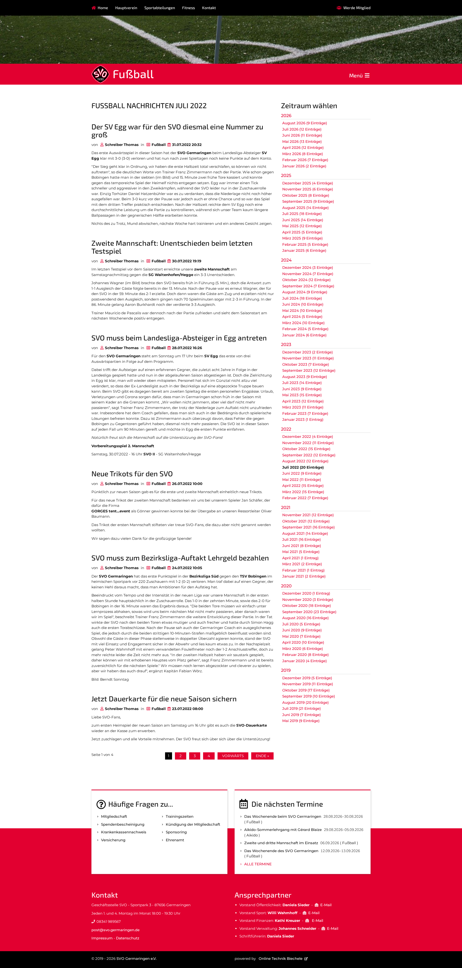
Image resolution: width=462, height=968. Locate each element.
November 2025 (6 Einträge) (307, 189)
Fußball (133, 74)
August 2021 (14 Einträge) (305, 533)
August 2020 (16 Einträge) (305, 618)
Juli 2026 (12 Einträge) (301, 129)
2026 (286, 115)
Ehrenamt (175, 840)
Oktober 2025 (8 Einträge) (305, 195)
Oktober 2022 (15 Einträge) (306, 448)
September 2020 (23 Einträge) (309, 612)
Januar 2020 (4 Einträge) (304, 661)
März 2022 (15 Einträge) (303, 492)
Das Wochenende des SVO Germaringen (281, 851)
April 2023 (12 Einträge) (303, 401)
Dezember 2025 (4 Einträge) (307, 183)
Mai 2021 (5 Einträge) (301, 551)
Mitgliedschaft (114, 816)
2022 (286, 429)
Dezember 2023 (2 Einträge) (307, 352)
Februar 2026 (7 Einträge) (305, 159)
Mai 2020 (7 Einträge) (301, 636)
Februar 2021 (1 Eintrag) (303, 570)
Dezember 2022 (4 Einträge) (307, 436)
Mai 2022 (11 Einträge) (301, 479)
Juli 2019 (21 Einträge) (301, 708)
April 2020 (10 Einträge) (303, 642)
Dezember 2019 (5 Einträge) (307, 678)
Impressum (102, 938)
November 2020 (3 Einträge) (307, 599)
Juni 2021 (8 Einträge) (301, 545)
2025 (286, 175)
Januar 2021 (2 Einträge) (304, 576)
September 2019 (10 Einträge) (308, 696)
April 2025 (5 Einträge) (302, 232)
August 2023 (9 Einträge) (304, 376)
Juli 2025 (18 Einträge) (302, 213)
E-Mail (326, 905)
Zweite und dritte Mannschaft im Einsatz (281, 843)
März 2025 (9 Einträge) (302, 238)
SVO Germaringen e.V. (136, 958)
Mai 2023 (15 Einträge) (302, 395)
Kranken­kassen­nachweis (123, 832)
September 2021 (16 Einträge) (308, 527)
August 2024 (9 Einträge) (304, 292)
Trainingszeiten (179, 816)
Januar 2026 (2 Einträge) (304, 166)
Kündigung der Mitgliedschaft (193, 824)
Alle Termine (258, 864)
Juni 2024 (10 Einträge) (302, 304)
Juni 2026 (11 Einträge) (302, 135)
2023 (286, 344)
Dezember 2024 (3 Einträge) (307, 267)
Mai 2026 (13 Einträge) (302, 141)
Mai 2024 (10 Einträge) (302, 310)
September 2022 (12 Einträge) (308, 455)
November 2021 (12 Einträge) (308, 515)
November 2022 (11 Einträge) (308, 442)
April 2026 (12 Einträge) (303, 147)
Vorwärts (233, 756)
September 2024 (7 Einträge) (308, 286)
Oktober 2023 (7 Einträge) (305, 364)
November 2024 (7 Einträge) (307, 273)
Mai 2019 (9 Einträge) (301, 720)
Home (103, 7)
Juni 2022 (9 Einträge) (301, 473)
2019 (286, 670)
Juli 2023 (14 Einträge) (302, 382)
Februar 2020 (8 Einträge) (305, 654)
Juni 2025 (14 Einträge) (302, 220)
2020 (286, 586)
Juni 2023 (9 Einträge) (301, 389)
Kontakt (209, 7)
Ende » (262, 756)
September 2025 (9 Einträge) (308, 201)
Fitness (188, 7)
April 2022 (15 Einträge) (303, 485)
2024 (286, 260)
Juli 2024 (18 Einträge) (302, 298)
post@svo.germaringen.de (115, 930)
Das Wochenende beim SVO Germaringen (282, 816)
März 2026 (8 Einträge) (302, 153)
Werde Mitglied (357, 7)
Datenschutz (127, 938)
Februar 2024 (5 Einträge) (305, 329)
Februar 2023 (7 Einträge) (305, 413)
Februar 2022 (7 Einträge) (305, 498)
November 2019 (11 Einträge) (307, 684)
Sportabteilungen (159, 7)
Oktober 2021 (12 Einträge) (306, 521)
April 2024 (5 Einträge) (302, 316)
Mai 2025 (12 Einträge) (302, 226)
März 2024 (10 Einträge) (303, 323)
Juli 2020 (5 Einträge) (301, 624)
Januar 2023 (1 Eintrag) (302, 419)
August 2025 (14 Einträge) (305, 207)
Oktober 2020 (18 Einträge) (306, 605)
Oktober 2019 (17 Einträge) (306, 690)
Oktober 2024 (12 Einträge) (306, 279)
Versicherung (113, 840)
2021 (285, 507)
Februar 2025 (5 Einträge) (305, 244)
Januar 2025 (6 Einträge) (304, 250)
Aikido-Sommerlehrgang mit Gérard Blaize (283, 829)
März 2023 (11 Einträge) (302, 407)
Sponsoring (176, 832)
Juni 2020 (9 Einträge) (302, 630)
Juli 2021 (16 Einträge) (301, 539)
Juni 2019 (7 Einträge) (301, 714)
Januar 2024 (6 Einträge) (304, 335)
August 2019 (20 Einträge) (305, 702)
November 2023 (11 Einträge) (308, 358)
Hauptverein (126, 7)
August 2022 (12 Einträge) (305, 461)
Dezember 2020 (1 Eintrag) (306, 593)
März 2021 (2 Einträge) (302, 564)
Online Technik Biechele (280, 958)
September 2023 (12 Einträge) (308, 370)
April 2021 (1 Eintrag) (300, 558)
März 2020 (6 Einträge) (302, 648)
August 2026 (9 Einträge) (304, 123)
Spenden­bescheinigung (122, 824)
